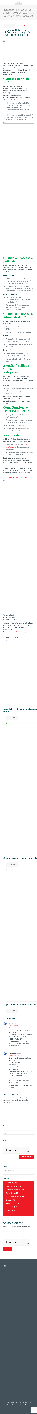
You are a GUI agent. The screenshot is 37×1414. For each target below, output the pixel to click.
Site (4, 1140)
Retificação (10, 1207)
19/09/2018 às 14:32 (14, 1055)
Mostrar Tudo (28, 26)
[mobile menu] (34, 2)
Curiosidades (10, 1193)
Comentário (7, 1106)
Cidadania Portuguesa (13, 1190)
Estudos (9, 1200)
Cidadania (9, 1183)
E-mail (5, 1133)
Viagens (9, 1210)
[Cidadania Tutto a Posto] (18, 2)
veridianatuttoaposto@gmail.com (15, 477)
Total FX (27, 1404)
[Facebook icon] (16, 1407)
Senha (5, 1233)
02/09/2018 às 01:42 (14, 1025)
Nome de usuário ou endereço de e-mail (17, 1226)
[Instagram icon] (20, 1407)
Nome (5, 1126)
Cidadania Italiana (12, 1186)
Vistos (8, 1214)
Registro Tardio (11, 1203)
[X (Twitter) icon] (18, 1407)
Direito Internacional (13, 1196)
